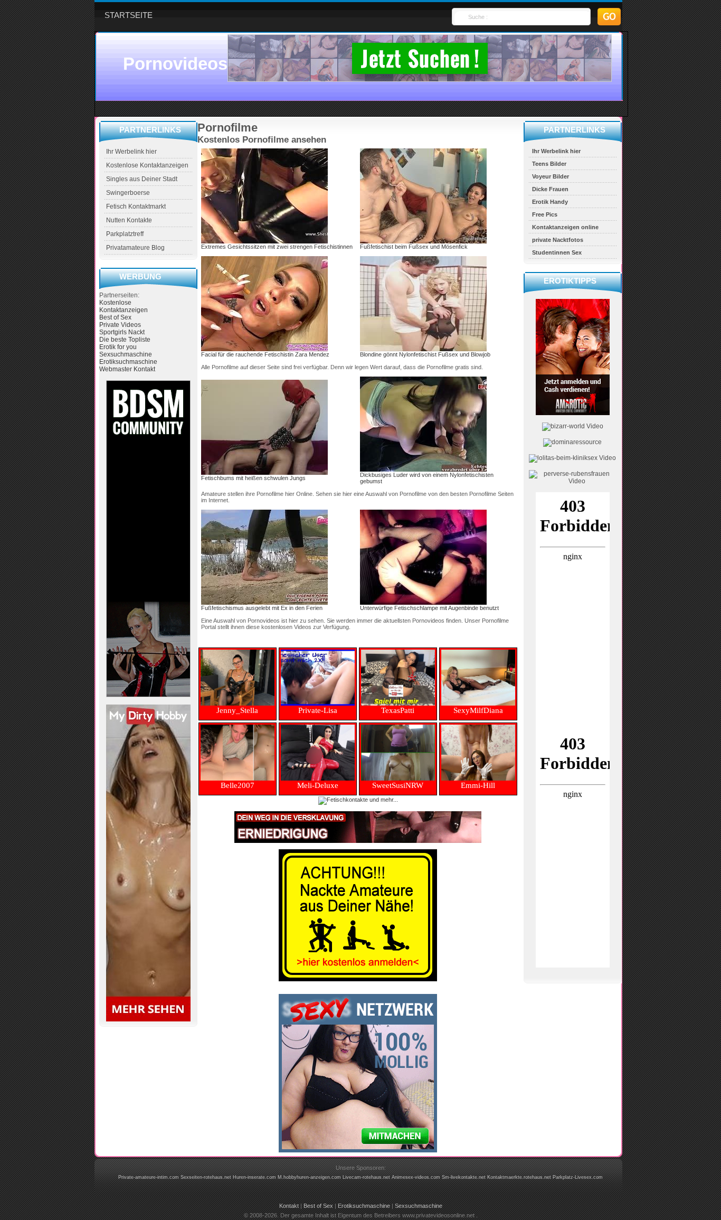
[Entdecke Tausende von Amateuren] (148, 1019)
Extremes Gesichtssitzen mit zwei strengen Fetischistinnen (277, 246)
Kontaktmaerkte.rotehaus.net (519, 1177)
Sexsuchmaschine (125, 354)
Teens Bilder (549, 164)
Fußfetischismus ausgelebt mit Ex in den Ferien (261, 608)
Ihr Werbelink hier (131, 151)
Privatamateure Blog (135, 247)
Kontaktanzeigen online (565, 227)
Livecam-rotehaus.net (366, 1177)
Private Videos (120, 325)
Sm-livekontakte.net (464, 1177)
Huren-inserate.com (254, 1177)
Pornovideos (175, 63)
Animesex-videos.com (416, 1177)
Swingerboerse (128, 192)
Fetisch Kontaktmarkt (136, 206)
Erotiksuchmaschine (128, 361)
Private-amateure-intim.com (148, 1177)
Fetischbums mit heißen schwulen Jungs (253, 478)
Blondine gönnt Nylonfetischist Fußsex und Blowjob (425, 354)
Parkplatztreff (125, 234)
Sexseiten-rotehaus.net (206, 1177)
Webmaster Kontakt (127, 369)
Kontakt (289, 1206)
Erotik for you (118, 347)
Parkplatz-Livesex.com (578, 1177)
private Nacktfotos (557, 240)
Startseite (129, 15)
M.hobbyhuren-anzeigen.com (309, 1177)
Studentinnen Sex (557, 252)
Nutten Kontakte (129, 220)
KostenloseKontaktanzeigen (123, 306)
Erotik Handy (550, 202)
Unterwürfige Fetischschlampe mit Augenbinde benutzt (429, 608)
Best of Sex (115, 317)
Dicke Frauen (550, 189)
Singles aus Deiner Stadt (141, 179)
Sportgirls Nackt (122, 332)
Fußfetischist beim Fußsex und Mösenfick (414, 246)
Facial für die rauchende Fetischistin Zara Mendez (265, 354)
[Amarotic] (573, 413)
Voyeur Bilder (550, 176)
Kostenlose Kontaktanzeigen (147, 165)
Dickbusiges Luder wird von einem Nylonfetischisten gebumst (427, 478)
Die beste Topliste (124, 339)
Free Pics (544, 214)
